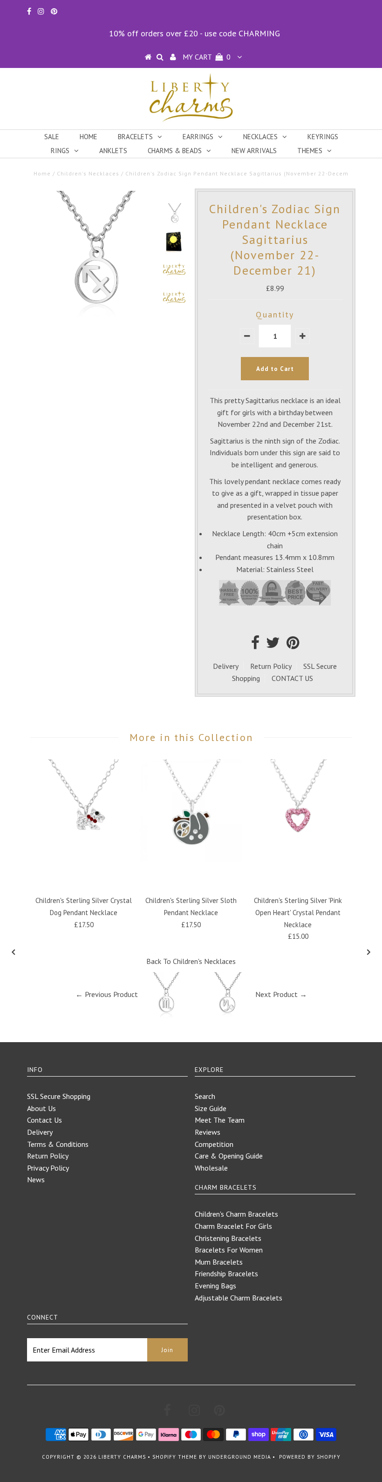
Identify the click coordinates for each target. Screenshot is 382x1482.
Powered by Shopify (310, 1457)
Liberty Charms (122, 1457)
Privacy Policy (48, 1167)
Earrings (198, 136)
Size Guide (210, 1108)
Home (88, 136)
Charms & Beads (175, 150)
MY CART (207, 56)
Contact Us (44, 1120)
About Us (41, 1108)
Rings (60, 150)
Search (205, 1096)
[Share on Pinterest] (292, 645)
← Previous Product (106, 994)
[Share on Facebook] (255, 645)
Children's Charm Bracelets (236, 1214)
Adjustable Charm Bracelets (238, 1297)
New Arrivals (254, 150)
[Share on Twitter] (273, 645)
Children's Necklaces (88, 173)
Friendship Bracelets (226, 1273)
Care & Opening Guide (229, 1155)
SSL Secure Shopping (58, 1096)
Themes (309, 150)
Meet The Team (220, 1120)
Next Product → (281, 994)
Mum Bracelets (219, 1261)
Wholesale (211, 1167)
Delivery (226, 666)
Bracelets (135, 136)
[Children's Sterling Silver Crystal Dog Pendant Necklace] (84, 858)
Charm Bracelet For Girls (233, 1226)
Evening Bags (215, 1285)
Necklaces (260, 136)
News (36, 1179)
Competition (214, 1144)
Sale (51, 136)
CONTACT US (292, 678)
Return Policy (271, 666)
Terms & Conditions (58, 1144)
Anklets (113, 150)
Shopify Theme (174, 1457)
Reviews (207, 1132)
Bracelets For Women (229, 1249)
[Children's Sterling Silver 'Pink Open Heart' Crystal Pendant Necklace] (298, 858)
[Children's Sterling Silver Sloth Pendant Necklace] (191, 858)
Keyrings (322, 136)
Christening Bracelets (228, 1238)
